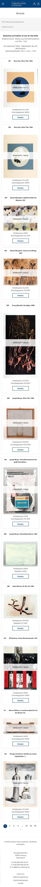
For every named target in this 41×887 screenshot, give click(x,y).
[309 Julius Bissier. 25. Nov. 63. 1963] (20, 606)
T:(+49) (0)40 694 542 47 (19, 862)
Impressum (20, 874)
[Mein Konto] (34, 4)
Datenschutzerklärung (20, 877)
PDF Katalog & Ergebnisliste (13, 22)
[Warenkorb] (38, 4)
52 (31, 826)
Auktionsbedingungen (20, 880)
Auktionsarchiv (7, 27)
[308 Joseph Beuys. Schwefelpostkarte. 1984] (20, 554)
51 (27, 826)
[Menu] (3, 3)
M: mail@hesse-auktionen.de (20, 867)
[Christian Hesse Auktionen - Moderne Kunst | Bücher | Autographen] (18, 4)
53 (35, 826)
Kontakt (20, 883)
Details (20, 117)
